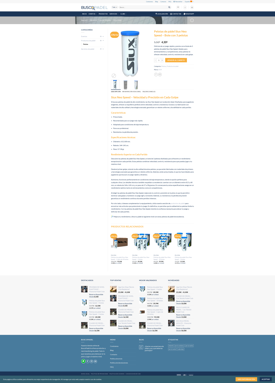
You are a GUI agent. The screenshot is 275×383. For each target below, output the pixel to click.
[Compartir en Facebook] (156, 74)
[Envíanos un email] (95, 361)
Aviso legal (85, 374)
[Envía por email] (160, 74)
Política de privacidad (99, 374)
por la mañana (179, 346)
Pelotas (117, 20)
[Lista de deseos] (178, 7)
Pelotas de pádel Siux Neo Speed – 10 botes (162, 258)
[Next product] (192, 20)
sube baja (181, 349)
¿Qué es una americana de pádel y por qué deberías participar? (154, 348)
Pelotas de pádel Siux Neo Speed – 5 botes (140, 258)
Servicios (113, 14)
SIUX (160, 69)
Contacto (163, 1)
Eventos (92, 14)
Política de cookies (116, 374)
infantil (171, 346)
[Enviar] (169, 7)
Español (187, 1)
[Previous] (114, 53)
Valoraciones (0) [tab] (148, 91)
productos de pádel (178, 203)
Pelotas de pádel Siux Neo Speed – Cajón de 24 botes (119, 258)
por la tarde (172, 349)
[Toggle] (103, 36)
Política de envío (116, 359)
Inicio (84, 14)
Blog (156, 1)
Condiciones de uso (133, 374)
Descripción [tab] (116, 91)
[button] (177, 1)
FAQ (169, 1)
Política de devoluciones (119, 363)
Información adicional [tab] (131, 91)
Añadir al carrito (176, 60)
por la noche (189, 346)
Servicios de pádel (87, 49)
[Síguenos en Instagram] (91, 361)
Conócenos (149, 1)
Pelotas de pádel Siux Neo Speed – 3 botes (183, 258)
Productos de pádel (100, 20)
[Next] (147, 53)
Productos (103, 14)
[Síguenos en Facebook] (87, 361)
